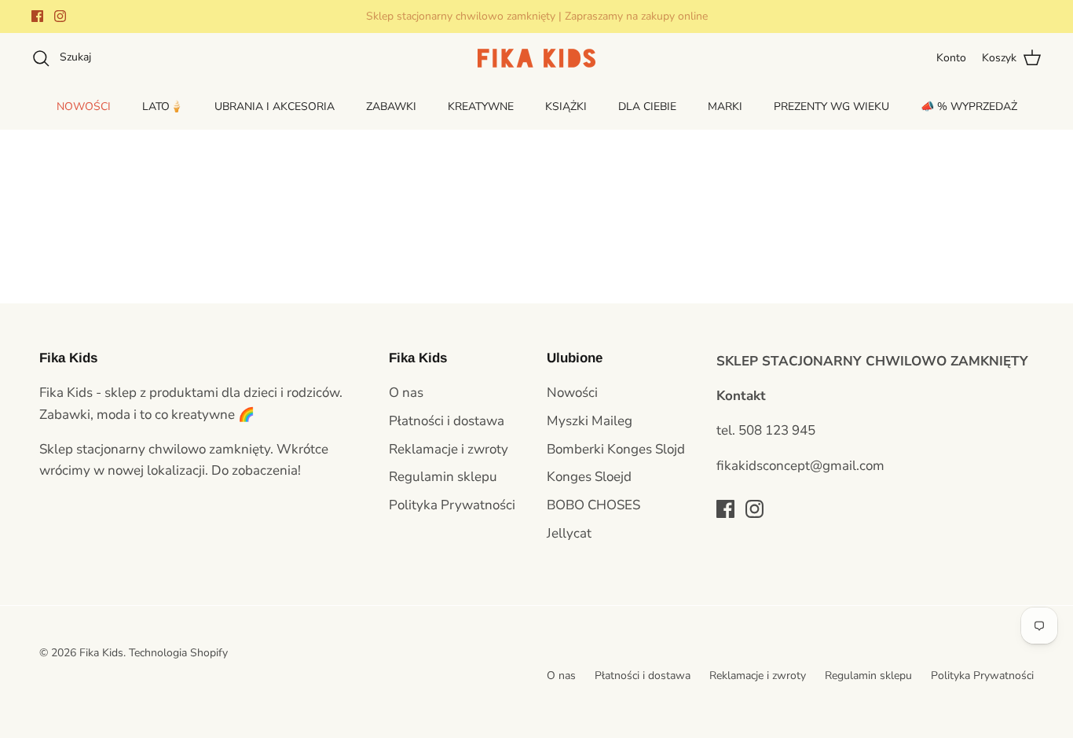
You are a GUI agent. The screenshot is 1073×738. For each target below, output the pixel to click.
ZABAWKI (391, 106)
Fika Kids (101, 652)
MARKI (725, 106)
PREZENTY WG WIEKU (831, 106)
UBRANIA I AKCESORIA (274, 106)
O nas (406, 393)
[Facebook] (37, 16)
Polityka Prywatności (452, 505)
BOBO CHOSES (593, 505)
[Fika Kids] (536, 58)
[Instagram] (60, 16)
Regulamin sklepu (443, 477)
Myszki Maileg (589, 421)
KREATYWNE (481, 106)
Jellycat (569, 533)
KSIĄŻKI (566, 106)
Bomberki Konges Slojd (616, 449)
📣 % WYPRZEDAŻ (969, 106)
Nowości (572, 393)
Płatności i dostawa (446, 421)
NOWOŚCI (84, 106)
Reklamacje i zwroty (448, 449)
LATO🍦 (162, 106)
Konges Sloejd (589, 477)
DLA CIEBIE (647, 106)
